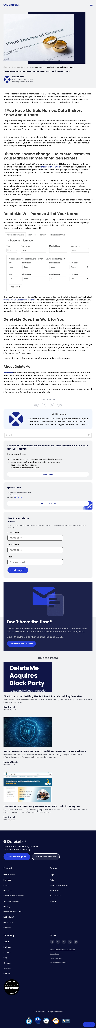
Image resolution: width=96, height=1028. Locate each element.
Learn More (48, 474)
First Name (13, 532)
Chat (89, 1024)
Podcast (7, 927)
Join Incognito (17, 570)
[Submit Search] (89, 435)
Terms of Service (55, 958)
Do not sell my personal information (62, 950)
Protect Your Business (46, 856)
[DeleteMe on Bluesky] (76, 942)
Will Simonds (59, 414)
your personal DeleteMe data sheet (20, 299)
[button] (91, 4)
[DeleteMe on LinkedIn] (52, 942)
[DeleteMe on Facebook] (64, 942)
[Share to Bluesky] (59, 405)
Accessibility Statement (58, 963)
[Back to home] (12, 4)
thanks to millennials (50, 166)
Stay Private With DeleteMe (21, 643)
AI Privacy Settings (11, 901)
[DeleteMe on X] (70, 942)
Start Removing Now (16, 856)
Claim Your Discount (48, 503)
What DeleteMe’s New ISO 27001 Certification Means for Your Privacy (45, 751)
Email (10, 556)
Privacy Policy (54, 954)
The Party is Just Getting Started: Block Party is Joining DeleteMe (43, 696)
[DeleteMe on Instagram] (58, 942)
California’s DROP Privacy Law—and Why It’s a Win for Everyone (42, 806)
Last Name (13, 544)
